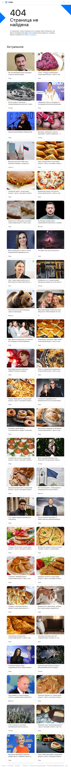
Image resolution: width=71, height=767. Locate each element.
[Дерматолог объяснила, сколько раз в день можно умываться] (50, 600)
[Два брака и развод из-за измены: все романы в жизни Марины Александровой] (21, 333)
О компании (10, 765)
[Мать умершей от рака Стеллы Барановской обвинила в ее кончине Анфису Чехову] (21, 244)
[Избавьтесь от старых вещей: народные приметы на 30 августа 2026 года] (50, 274)
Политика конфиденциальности (55, 765)
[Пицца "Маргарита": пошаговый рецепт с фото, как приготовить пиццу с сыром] (21, 392)
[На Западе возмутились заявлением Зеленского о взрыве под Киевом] (50, 214)
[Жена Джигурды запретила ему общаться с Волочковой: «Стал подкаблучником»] (50, 303)
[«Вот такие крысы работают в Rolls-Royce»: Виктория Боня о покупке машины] (21, 274)
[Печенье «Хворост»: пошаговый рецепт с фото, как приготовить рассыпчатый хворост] (50, 689)
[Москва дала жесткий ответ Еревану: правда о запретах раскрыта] (21, 155)
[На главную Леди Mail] (10, 2)
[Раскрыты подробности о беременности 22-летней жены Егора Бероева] (50, 392)
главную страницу (30, 35)
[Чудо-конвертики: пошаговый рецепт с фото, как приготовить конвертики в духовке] (50, 155)
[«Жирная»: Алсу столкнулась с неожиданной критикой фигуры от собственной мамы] (50, 96)
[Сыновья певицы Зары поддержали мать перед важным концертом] (21, 659)
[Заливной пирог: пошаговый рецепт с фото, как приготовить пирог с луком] (21, 185)
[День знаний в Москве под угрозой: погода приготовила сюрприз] (50, 452)
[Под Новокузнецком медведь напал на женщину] (21, 303)
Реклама (17, 765)
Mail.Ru (4, 765)
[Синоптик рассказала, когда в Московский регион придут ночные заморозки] (50, 659)
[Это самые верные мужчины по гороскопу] (21, 511)
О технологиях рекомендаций (37, 765)
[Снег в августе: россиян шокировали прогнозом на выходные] (21, 719)
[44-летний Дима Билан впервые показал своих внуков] (21, 66)
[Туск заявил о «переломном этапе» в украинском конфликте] (21, 689)
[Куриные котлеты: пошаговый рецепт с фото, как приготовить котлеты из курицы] (50, 570)
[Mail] (6, 2)
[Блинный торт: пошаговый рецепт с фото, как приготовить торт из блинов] (50, 719)
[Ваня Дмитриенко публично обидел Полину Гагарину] (21, 363)
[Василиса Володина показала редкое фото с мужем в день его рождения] (21, 748)
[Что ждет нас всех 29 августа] (50, 244)
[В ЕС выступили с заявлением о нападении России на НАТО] (50, 481)
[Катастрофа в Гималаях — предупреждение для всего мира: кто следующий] (21, 96)
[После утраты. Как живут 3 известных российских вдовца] (50, 511)
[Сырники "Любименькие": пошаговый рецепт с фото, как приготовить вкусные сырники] (21, 570)
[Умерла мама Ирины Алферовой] (21, 126)
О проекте (25, 765)
